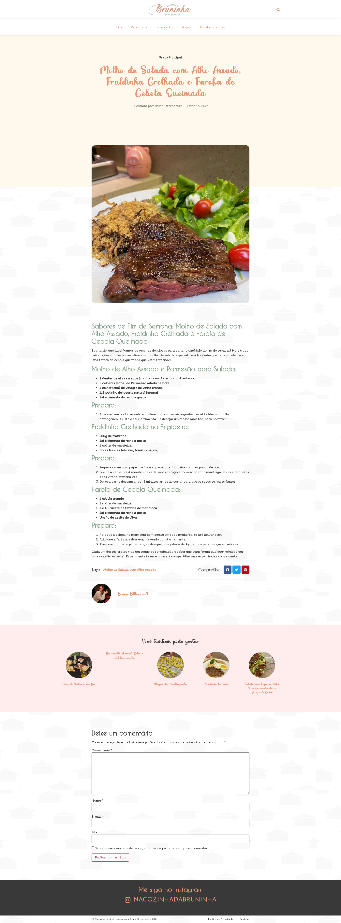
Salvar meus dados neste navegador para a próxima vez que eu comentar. (151, 848)
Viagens (186, 27)
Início (119, 27)
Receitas (137, 27)
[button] (278, 9)
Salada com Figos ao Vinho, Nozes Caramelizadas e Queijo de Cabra (262, 688)
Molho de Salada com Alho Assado (129, 569)
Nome (97, 800)
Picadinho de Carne (216, 684)
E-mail (98, 816)
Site (94, 832)
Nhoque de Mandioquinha (170, 684)
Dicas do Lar (164, 27)
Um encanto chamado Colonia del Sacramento (124, 656)
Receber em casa (212, 27)
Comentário (102, 750)
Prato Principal (170, 57)
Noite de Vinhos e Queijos (79, 684)
